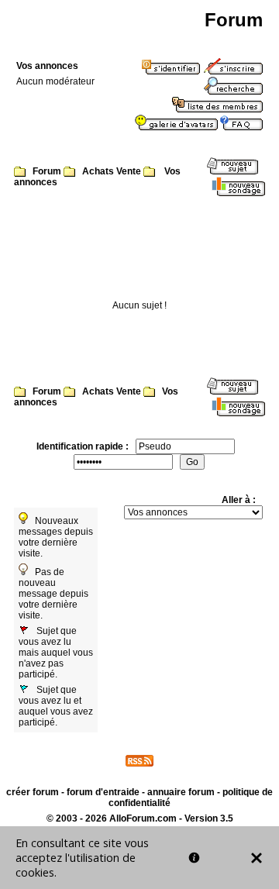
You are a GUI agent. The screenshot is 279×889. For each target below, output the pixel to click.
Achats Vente (111, 171)
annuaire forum (181, 792)
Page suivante (243, 232)
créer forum (32, 792)
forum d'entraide (103, 792)
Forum (47, 171)
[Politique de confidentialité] (194, 857)
